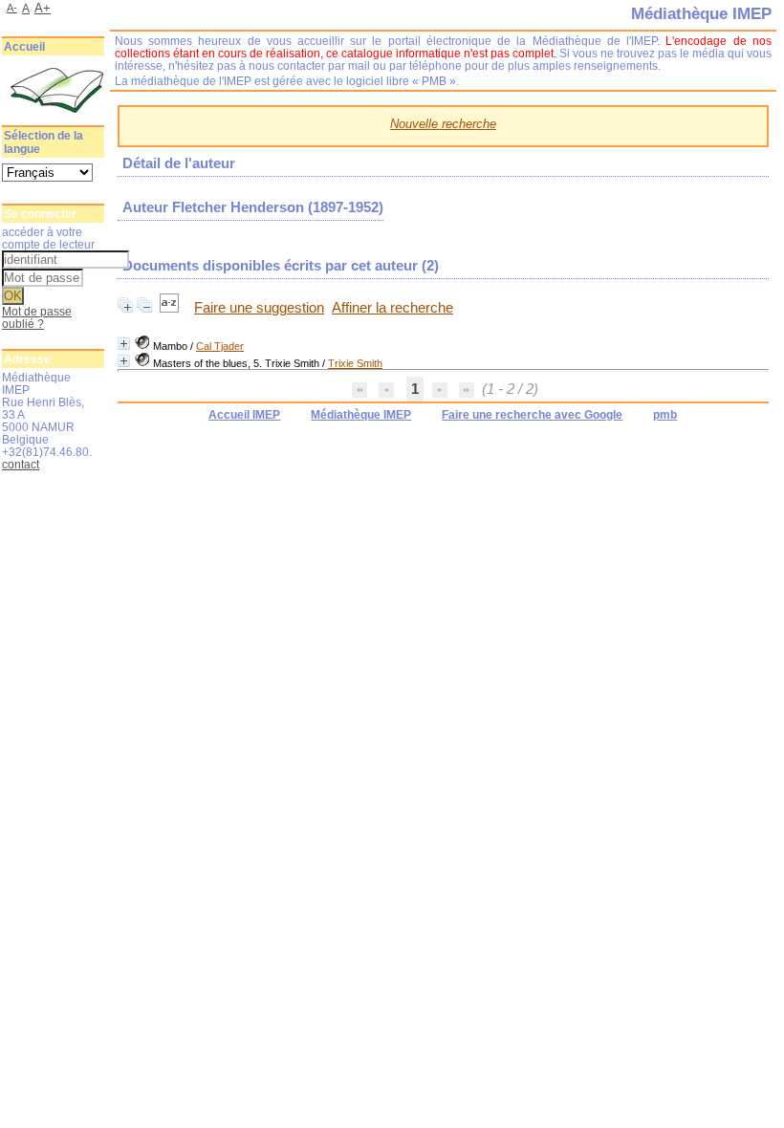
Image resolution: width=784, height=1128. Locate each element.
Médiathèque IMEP (361, 415)
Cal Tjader (220, 346)
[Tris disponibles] (171, 307)
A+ (42, 8)
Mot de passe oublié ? (37, 317)
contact (20, 464)
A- (12, 7)
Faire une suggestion (259, 307)
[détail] (124, 343)
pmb (665, 415)
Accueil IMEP (244, 415)
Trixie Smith (355, 363)
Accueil (24, 47)
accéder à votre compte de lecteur (48, 238)
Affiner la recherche (392, 307)
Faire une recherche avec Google (532, 415)
